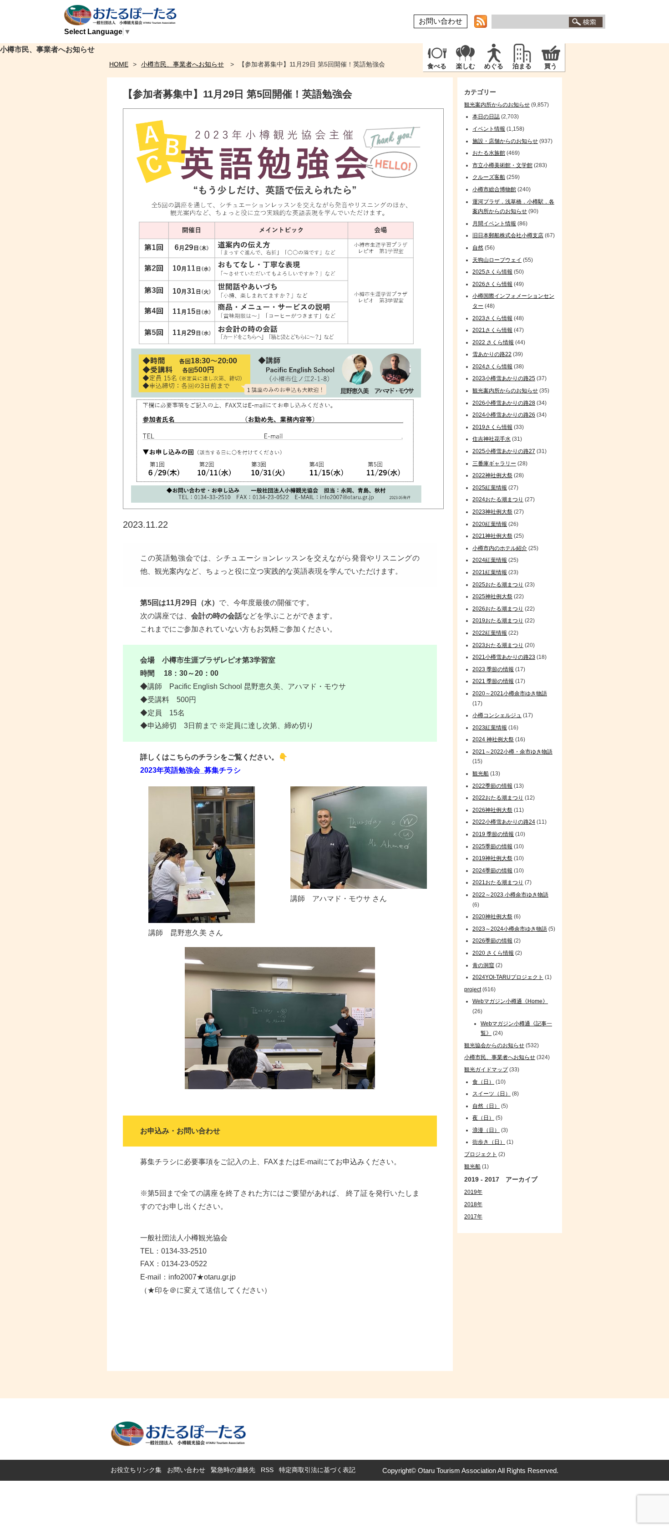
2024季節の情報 (492, 870)
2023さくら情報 (492, 318)
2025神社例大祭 (492, 596)
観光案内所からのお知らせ (497, 105)
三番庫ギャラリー (494, 463)
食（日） (483, 1082)
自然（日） (486, 1106)
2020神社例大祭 (492, 916)
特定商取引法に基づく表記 (317, 1469)
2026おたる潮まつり (497, 609)
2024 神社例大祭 (493, 739)
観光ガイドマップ (486, 1069)
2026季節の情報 (492, 941)
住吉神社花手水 (491, 439)
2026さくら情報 (492, 284)
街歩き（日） (488, 1142)
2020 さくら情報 (493, 953)
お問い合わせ (440, 21)
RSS (267, 1469)
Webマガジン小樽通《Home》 (510, 1001)
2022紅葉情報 (489, 633)
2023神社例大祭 (492, 512)
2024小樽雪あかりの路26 (503, 415)
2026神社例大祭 (492, 810)
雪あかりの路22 (492, 354)
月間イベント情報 (494, 223)
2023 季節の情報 (493, 669)
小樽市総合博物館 (494, 189)
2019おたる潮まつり (497, 620)
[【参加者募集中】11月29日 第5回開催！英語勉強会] (283, 506)
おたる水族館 (488, 153)
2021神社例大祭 (492, 536)
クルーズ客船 (488, 177)
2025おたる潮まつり (497, 584)
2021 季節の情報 (493, 681)
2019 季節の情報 (493, 834)
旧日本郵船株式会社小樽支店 (507, 235)
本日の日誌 (486, 116)
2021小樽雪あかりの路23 (503, 657)
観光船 (480, 773)
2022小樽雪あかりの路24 (503, 822)
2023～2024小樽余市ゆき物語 (509, 929)
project (472, 989)
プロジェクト (480, 1154)
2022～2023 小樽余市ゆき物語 (510, 895)
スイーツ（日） (491, 1094)
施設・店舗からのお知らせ (505, 141)
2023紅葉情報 (489, 727)
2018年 (473, 1204)
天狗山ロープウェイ (497, 260)
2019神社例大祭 (492, 858)
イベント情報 (488, 129)
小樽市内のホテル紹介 (499, 548)
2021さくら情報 (492, 330)
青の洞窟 (483, 965)
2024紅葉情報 (489, 560)
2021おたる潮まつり (497, 882)
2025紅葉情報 (489, 487)
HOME (118, 64)
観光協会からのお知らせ (494, 1045)
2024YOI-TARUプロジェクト (507, 977)
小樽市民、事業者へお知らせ (182, 64)
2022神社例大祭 (492, 475)
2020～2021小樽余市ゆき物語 (509, 693)
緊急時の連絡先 (233, 1469)
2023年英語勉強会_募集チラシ (190, 770)
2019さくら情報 (492, 427)
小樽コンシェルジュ (497, 715)
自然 (477, 248)
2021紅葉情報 (489, 572)
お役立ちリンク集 (136, 1469)
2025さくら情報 (492, 272)
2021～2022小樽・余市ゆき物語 (512, 752)
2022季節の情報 (492, 786)
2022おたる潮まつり (497, 798)
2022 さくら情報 (493, 342)
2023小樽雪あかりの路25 (503, 378)
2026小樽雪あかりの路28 (503, 403)
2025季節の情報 (492, 846)
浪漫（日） (486, 1130)
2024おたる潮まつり (497, 499)
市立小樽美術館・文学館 (502, 165)
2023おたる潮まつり (497, 645)
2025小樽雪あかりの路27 (503, 451)
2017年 (473, 1216)
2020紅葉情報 (489, 524)
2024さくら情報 (492, 366)
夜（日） (483, 1118)
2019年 (473, 1192)
